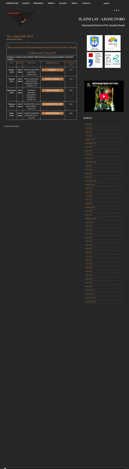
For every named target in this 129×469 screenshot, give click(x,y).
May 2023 (88, 192)
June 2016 (89, 264)
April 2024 (88, 177)
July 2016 (88, 260)
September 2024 (91, 162)
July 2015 (88, 271)
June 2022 (89, 196)
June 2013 (89, 283)
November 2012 (90, 301)
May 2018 (88, 249)
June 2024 (89, 169)
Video (74, 3)
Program (38, 3)
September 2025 (91, 143)
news (20, 39)
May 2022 (88, 200)
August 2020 (89, 222)
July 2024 (88, 166)
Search (122, 3)
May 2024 (88, 173)
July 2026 (88, 124)
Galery (63, 3)
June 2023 (89, 188)
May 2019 (88, 237)
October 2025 (90, 139)
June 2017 (89, 256)
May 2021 (88, 215)
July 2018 (88, 241)
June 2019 (89, 234)
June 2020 (89, 230)
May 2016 (88, 267)
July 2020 (88, 226)
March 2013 (89, 290)
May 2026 (88, 132)
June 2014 (89, 279)
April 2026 (88, 136)
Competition (12, 3)
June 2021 (89, 211)
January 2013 (90, 294)
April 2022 (88, 203)
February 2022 (90, 207)
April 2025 (88, 154)
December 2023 (90, 181)
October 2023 (90, 185)
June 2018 (89, 245)
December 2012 (90, 298)
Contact (86, 3)
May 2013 (88, 286)
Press (51, 3)
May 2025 (88, 151)
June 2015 (89, 275)
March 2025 (89, 158)
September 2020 (91, 218)
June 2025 (89, 147)
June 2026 (89, 128)
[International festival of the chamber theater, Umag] (23, 20)
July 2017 (88, 252)
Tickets (26, 3)
